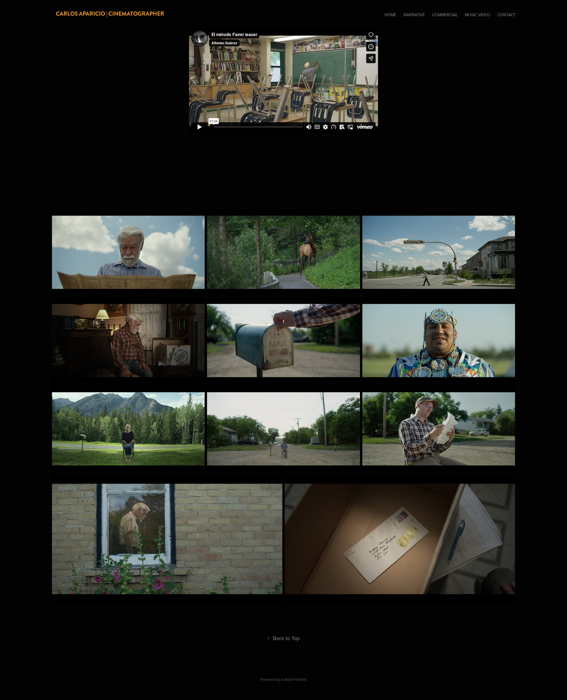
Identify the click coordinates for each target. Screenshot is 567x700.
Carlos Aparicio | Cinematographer (110, 14)
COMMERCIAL (445, 15)
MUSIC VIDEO (477, 15)
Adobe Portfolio (294, 679)
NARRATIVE (414, 15)
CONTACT (506, 15)
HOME (390, 15)
